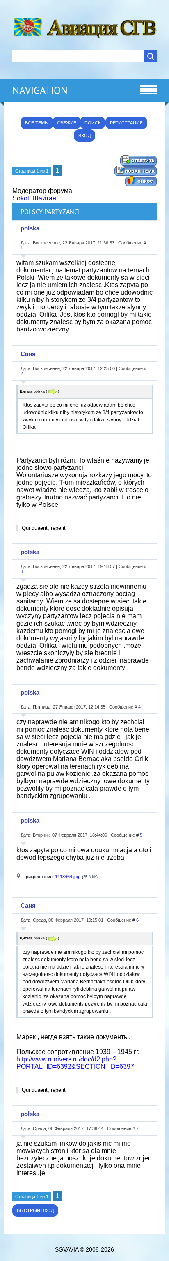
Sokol (20, 198)
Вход (84, 135)
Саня (28, 353)
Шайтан (44, 198)
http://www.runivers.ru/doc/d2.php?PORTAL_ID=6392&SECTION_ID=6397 (75, 1063)
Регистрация (126, 122)
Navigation (40, 90)
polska (30, 228)
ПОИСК (92, 122)
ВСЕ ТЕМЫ (37, 122)
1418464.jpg (67, 876)
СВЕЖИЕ (66, 122)
